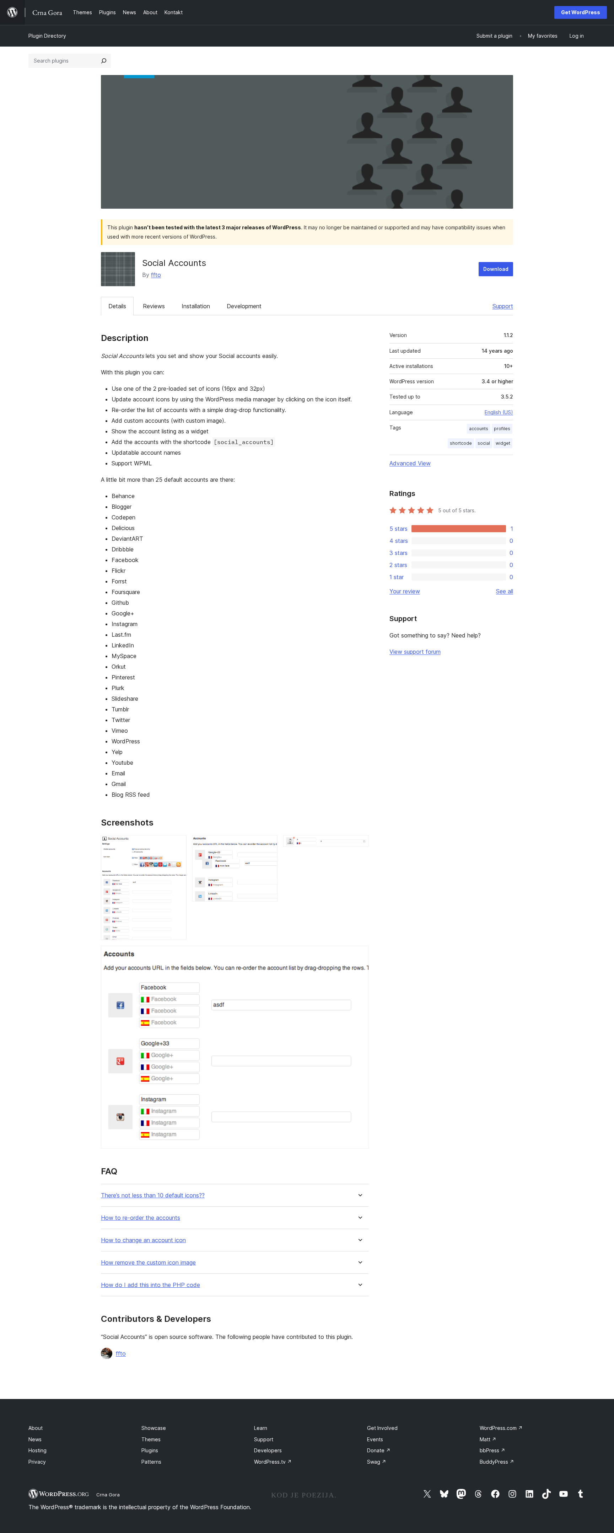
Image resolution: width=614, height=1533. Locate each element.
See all (504, 591)
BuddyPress (497, 1462)
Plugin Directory (47, 36)
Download (495, 269)
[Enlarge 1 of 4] (177, 844)
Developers (268, 1450)
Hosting (37, 1450)
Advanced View (410, 463)
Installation (196, 306)
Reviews (154, 306)
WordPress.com (501, 1428)
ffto (156, 274)
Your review (404, 591)
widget (503, 443)
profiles (502, 428)
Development (244, 306)
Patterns (151, 1462)
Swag (376, 1462)
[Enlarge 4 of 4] (359, 955)
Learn (260, 1428)
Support (502, 306)
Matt (488, 1439)
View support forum (415, 651)
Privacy (37, 1462)
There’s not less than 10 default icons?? (153, 1195)
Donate (379, 1450)
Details (117, 306)
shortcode (461, 443)
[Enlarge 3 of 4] (359, 844)
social (484, 443)
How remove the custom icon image (148, 1262)
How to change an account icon (143, 1240)
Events (375, 1439)
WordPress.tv (273, 1462)
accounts (478, 428)
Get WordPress (580, 12)
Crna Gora (108, 1494)
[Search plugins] (104, 61)
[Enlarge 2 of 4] (267, 844)
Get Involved (382, 1428)
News (35, 1439)
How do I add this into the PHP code (150, 1285)
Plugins (149, 1450)
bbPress (492, 1450)
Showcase (153, 1428)
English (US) (499, 412)
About (35, 1428)
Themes (151, 1439)
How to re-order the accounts (140, 1217)
